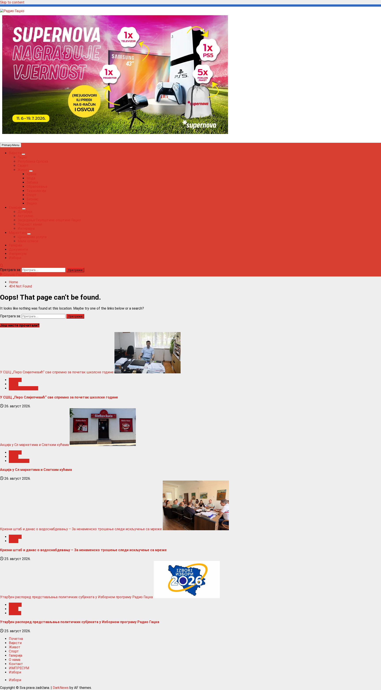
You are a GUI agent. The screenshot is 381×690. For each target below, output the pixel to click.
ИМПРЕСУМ (19, 668)
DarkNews (61, 688)
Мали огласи (28, 241)
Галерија (15, 245)
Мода (30, 178)
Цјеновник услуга (32, 237)
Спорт (31, 195)
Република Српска (33, 161)
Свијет (23, 166)
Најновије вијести (23, 388)
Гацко (22, 157)
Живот (23, 170)
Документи (18, 249)
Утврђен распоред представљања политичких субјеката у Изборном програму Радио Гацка (76, 597)
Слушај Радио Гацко (19, 274)
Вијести (15, 153)
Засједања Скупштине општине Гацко (49, 220)
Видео (31, 203)
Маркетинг (18, 233)
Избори (15, 258)
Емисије (15, 207)
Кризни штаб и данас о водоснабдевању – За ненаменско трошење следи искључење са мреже (81, 529)
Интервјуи (26, 228)
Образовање (36, 186)
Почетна (16, 639)
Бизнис (32, 199)
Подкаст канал (30, 224)
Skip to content (12, 2)
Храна (31, 174)
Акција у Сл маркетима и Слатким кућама (34, 445)
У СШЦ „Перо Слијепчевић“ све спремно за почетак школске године (57, 372)
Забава (32, 182)
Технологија (36, 191)
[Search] (1, 265)
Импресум (17, 254)
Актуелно (25, 216)
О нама (14, 660)
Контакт (16, 664)
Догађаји (25, 212)
